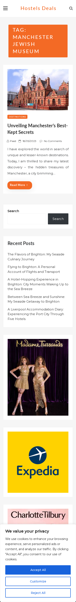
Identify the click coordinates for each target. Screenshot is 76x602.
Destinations (17, 117)
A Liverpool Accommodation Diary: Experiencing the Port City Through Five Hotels (36, 314)
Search (13, 211)
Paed (13, 141)
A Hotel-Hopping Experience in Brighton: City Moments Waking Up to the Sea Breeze (38, 284)
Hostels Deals (38, 8)
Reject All (38, 593)
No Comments (53, 141)
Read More (17, 185)
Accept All (38, 570)
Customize (38, 581)
